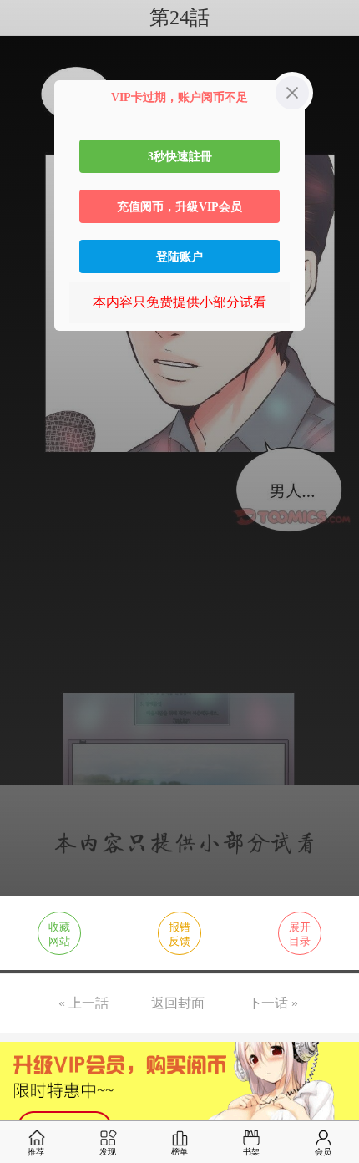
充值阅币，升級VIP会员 (179, 206)
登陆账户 (179, 256)
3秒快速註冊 (180, 156)
